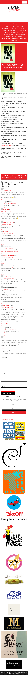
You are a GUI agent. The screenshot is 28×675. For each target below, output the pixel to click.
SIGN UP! (14, 412)
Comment (4, 357)
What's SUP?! (14, 40)
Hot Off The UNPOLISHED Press (12, 32)
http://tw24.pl (6, 305)
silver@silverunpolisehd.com (11, 333)
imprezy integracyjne (8, 255)
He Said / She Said (23, 30)
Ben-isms (13, 26)
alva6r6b (5, 231)
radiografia (6, 276)
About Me (7, 26)
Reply (2, 200)
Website (3, 386)
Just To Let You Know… (8, 34)
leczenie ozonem (7, 265)
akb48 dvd (6, 209)
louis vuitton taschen (8, 222)
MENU (25, 2)
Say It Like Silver (9, 36)
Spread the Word (6, 38)
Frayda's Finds (13, 30)
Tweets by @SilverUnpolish (7, 419)
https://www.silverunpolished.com (9, 251)
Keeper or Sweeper (20, 34)
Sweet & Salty (15, 38)
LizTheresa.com (15, 673)
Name (3, 374)
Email (2, 380)
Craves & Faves (19, 26)
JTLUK (22, 32)
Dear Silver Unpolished (8, 28)
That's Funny (23, 38)
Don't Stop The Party (20, 28)
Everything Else (5, 30)
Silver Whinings (18, 36)
